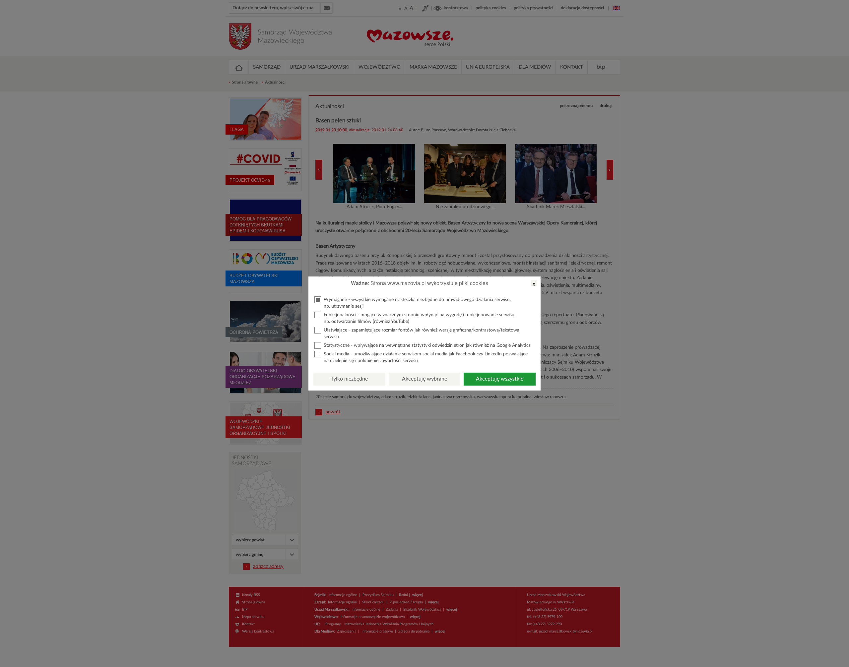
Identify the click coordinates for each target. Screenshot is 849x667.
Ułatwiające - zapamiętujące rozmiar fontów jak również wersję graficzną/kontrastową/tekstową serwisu (421, 333)
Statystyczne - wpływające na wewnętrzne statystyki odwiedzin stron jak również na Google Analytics (427, 345)
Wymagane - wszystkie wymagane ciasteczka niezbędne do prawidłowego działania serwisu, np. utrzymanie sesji (417, 303)
